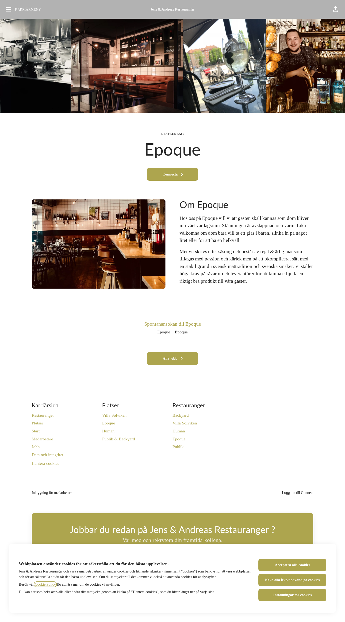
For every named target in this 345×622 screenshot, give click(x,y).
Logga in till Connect (297, 493)
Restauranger (43, 415)
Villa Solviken (114, 415)
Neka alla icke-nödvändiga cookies (292, 580)
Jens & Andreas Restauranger (172, 9)
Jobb (36, 446)
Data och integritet (47, 454)
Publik (178, 446)
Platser (37, 423)
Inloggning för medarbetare (52, 493)
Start (36, 431)
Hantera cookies (45, 463)
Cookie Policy (45, 584)
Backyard (180, 415)
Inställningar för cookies (292, 595)
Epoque (108, 423)
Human (108, 431)
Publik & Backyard (118, 439)
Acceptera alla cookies (292, 565)
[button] (335, 9)
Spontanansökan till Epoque (172, 324)
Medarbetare (42, 439)
